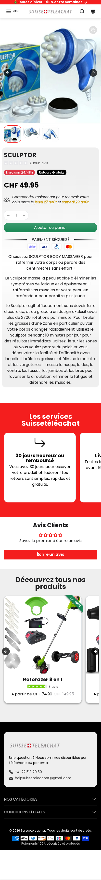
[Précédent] (39, 667)
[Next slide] (93, 73)
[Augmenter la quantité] (24, 215)
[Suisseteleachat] (50, 11)
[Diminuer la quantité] (8, 215)
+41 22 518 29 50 (28, 771)
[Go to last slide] (8, 73)
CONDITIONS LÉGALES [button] (24, 812)
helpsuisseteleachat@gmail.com (43, 778)
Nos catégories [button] (21, 799)
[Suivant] (46, 667)
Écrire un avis (50, 554)
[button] (13, 11)
